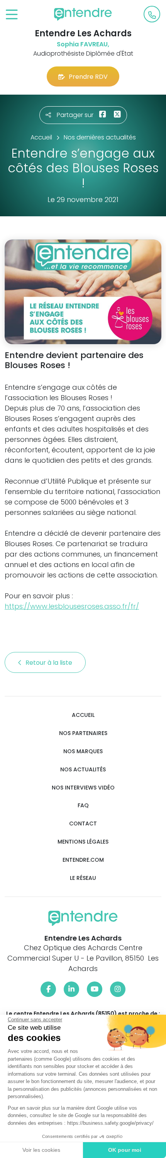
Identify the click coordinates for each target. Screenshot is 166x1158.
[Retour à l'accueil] (83, 14)
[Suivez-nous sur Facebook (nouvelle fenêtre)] (48, 989)
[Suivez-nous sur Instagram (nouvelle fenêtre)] (117, 989)
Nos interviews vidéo (83, 787)
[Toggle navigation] (12, 15)
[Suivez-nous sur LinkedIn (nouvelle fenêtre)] (71, 989)
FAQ (83, 805)
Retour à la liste (49, 662)
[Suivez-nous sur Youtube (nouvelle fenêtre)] (94, 989)
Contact (83, 823)
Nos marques (83, 751)
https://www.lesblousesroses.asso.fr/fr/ (72, 606)
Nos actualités (83, 769)
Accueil (83, 715)
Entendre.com (83, 860)
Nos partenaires (83, 733)
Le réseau (83, 878)
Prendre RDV (88, 76)
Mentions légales (83, 842)
